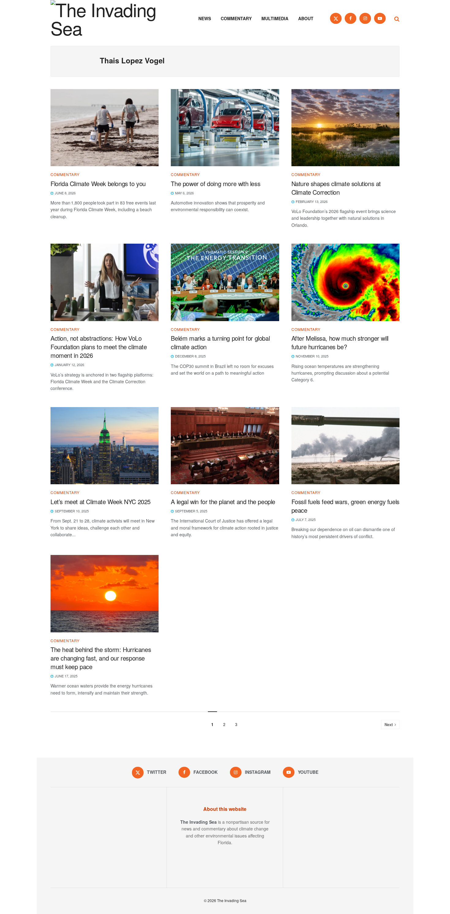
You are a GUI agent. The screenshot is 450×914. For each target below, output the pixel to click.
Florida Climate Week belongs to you (99, 183)
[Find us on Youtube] (380, 18)
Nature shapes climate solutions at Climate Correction (336, 188)
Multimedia (274, 18)
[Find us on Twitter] (336, 18)
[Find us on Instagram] (365, 18)
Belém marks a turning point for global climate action (220, 342)
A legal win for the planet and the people (223, 501)
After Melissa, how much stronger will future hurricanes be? (339, 342)
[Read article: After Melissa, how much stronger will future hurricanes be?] (345, 282)
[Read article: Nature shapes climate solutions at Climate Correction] (345, 128)
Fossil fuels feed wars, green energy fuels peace (345, 506)
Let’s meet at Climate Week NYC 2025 (101, 501)
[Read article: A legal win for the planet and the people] (225, 446)
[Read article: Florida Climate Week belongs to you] (105, 128)
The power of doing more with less (216, 183)
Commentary (236, 18)
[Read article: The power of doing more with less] (225, 128)
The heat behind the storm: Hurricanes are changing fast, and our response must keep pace (101, 658)
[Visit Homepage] (112, 18)
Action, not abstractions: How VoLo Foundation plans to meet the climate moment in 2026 (99, 347)
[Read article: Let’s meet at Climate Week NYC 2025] (105, 446)
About (305, 18)
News (204, 18)
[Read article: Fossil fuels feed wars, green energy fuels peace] (345, 446)
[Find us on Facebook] (350, 18)
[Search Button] (396, 18)
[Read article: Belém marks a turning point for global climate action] (225, 282)
